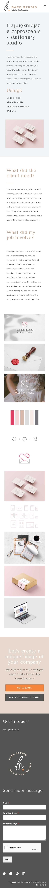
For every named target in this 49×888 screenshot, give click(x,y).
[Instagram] (10, 873)
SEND (7, 859)
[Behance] (17, 873)
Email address (11, 813)
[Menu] (45, 6)
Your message (11, 823)
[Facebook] (4, 873)
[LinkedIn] (23, 873)
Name (6, 803)
